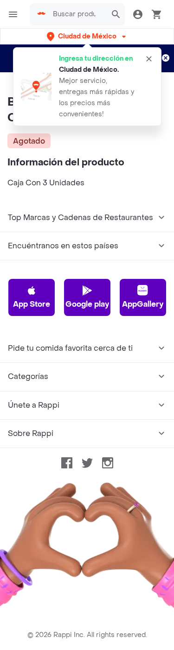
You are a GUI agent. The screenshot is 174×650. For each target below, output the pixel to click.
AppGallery (142, 304)
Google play (87, 304)
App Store (31, 304)
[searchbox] (77, 14)
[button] (87, 36)
